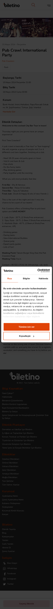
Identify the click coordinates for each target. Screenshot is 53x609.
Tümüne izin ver (26, 327)
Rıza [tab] (9, 278)
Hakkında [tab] (43, 278)
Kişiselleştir (25, 336)
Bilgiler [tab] (26, 278)
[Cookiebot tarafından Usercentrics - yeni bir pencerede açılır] (38, 270)
